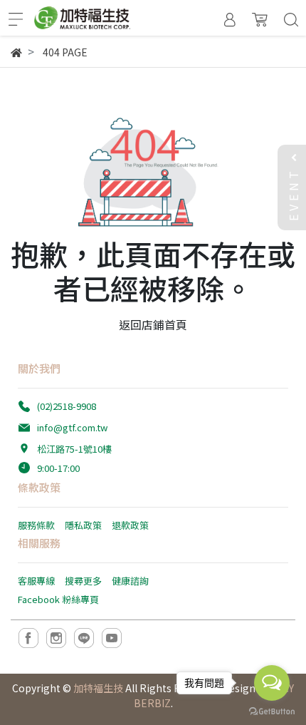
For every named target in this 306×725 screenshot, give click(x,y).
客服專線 (36, 580)
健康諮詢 (130, 580)
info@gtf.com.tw (72, 427)
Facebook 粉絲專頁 (58, 599)
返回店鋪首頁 (153, 324)
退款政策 (130, 525)
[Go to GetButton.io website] (272, 710)
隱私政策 (83, 525)
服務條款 (36, 525)
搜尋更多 (83, 580)
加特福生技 (98, 688)
